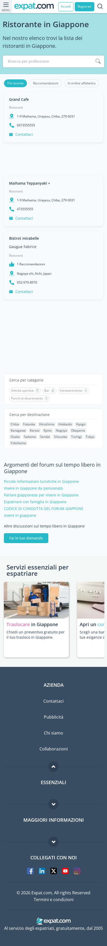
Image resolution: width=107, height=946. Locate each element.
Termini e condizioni (53, 899)
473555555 (25, 209)
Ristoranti (16, 107)
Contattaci (24, 134)
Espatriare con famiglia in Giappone (35, 502)
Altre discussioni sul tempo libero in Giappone (44, 526)
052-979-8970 (27, 282)
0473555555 (26, 125)
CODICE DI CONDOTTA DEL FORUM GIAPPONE (43, 508)
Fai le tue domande (26, 538)
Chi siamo (53, 733)
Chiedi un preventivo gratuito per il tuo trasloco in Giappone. (35, 635)
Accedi (66, 6)
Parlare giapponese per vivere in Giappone (41, 495)
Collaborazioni (53, 749)
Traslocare (18, 624)
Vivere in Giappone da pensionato (33, 488)
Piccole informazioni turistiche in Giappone (41, 481)
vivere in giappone (20, 515)
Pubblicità (53, 717)
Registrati (84, 6)
